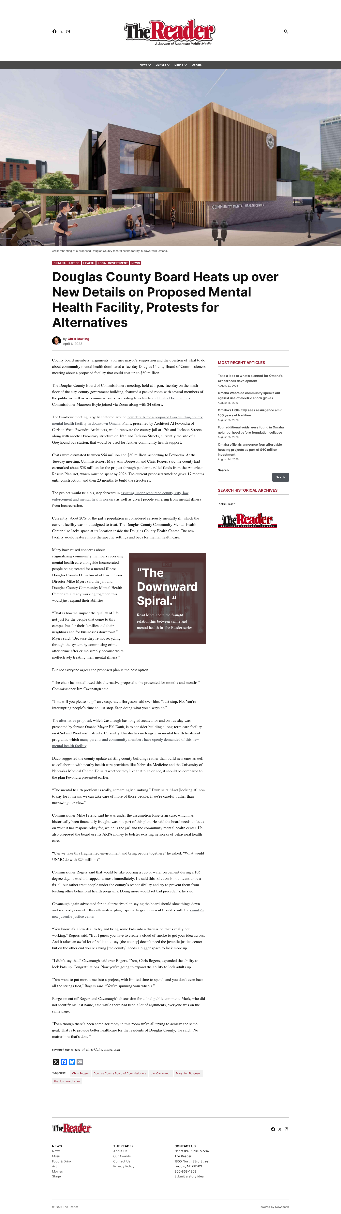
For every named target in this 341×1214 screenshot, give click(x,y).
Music (56, 1156)
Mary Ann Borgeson (188, 1073)
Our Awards (122, 1156)
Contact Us (121, 1161)
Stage (56, 1176)
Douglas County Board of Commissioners (120, 1073)
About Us (120, 1151)
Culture (161, 64)
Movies (57, 1171)
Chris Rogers (80, 1073)
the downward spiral (67, 1081)
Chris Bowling (78, 339)
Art (54, 1166)
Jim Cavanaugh (161, 1073)
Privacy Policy (123, 1166)
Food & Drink (61, 1161)
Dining (178, 64)
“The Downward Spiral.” (167, 587)
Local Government (113, 263)
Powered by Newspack (274, 1206)
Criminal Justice (66, 263)
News (143, 64)
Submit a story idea (189, 1176)
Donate (196, 64)
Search (223, 470)
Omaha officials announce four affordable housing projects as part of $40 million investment (250, 449)
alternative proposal (75, 720)
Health (88, 263)
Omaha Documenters (173, 398)
